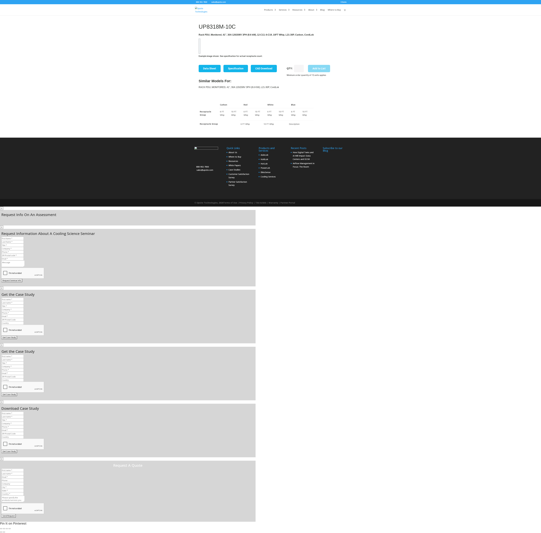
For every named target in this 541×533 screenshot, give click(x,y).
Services (283, 10)
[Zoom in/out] (1, 528)
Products (268, 10)
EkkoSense (265, 172)
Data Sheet (209, 68)
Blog (322, 10)
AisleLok (264, 155)
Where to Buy (334, 10)
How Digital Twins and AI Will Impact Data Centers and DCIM (303, 155)
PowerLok (265, 168)
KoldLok (264, 159)
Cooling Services (268, 176)
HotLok (264, 163)
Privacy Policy (246, 202)
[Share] (7, 528)
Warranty (273, 202)
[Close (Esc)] (9, 528)
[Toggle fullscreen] (4, 528)
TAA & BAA (260, 202)
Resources (297, 10)
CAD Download (263, 68)
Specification (235, 68)
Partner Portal (288, 202)
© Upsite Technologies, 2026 (208, 202)
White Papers (235, 165)
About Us (233, 152)
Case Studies (234, 169)
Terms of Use (230, 202)
